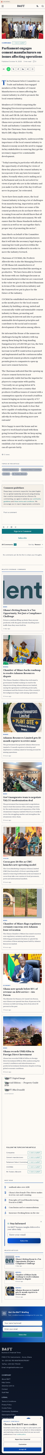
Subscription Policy (9, 1415)
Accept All (22, 1449)
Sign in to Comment (22, 531)
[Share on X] (13, 69)
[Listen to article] (4, 69)
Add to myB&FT (20, 43)
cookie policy (21, 1434)
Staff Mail (5, 1392)
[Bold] (3, 527)
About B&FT (6, 1379)
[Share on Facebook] (18, 69)
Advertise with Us (8, 1386)
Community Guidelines (10, 1411)
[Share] (28, 69)
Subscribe (22, 538)
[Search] (41, 6)
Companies (6, 43)
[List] (15, 527)
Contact (5, 1389)
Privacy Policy (7, 1405)
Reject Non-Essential (22, 1439)
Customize (22, 1444)
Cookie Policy (6, 1408)
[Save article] (33, 69)
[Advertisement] (22, 1118)
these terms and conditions (24, 501)
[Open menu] (3, 6)
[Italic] (7, 527)
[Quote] (11, 527)
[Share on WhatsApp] (8, 69)
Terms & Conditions (9, 1401)
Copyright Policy (8, 1418)
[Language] (37, 6)
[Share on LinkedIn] (23, 69)
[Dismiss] (41, 1222)
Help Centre (6, 1382)
